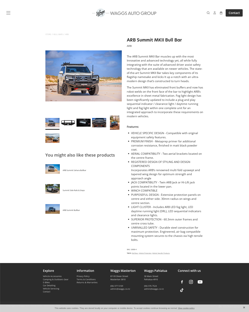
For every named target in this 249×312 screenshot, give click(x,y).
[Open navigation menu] (35, 12)
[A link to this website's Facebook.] (182, 282)
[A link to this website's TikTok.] (182, 290)
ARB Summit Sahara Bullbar (74, 170)
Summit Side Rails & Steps (74, 190)
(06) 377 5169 (116, 285)
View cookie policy (186, 308)
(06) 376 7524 (150, 285)
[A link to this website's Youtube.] (200, 282)
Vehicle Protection (145, 253)
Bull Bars (135, 253)
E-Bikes (46, 282)
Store (48, 34)
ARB (67, 34)
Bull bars (58, 34)
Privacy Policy (83, 276)
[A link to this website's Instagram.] (191, 282)
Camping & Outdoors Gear (55, 279)
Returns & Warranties (87, 282)
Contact (234, 13)
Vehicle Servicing (51, 288)
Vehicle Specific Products (161, 253)
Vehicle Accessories (52, 276)
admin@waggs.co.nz (120, 288)
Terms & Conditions (86, 279)
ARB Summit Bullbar (71, 210)
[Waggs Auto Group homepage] (124, 12)
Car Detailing (49, 285)
